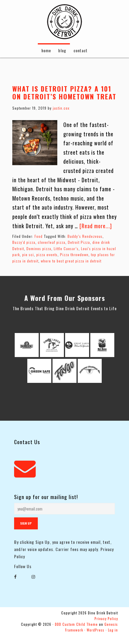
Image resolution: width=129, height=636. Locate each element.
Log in (113, 630)
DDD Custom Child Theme (76, 624)
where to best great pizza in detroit (71, 260)
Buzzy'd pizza (23, 242)
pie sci (28, 254)
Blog (62, 50)
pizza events (47, 254)
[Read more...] (96, 226)
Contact (81, 50)
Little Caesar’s (66, 248)
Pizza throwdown (74, 254)
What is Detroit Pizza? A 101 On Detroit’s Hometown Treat (64, 92)
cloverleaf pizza (51, 242)
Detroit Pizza (79, 242)
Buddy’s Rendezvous (85, 236)
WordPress (95, 630)
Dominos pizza (38, 248)
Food (38, 236)
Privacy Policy (106, 618)
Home (46, 50)
